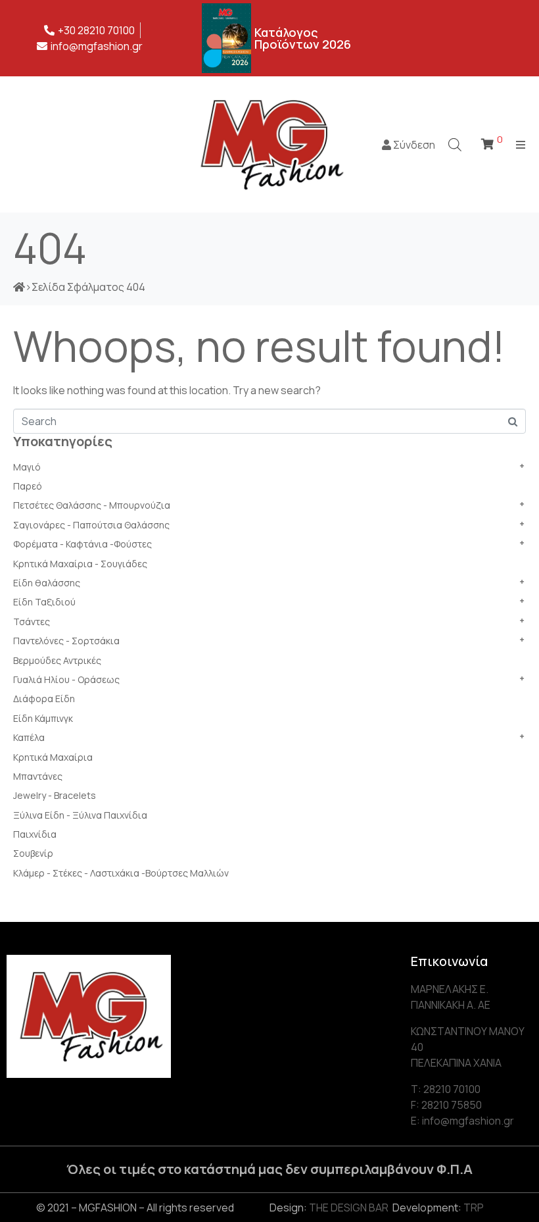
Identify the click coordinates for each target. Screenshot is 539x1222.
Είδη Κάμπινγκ (43, 718)
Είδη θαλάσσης (46, 582)
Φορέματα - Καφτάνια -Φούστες (82, 544)
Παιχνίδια (35, 834)
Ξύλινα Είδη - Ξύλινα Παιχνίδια (80, 815)
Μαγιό (27, 467)
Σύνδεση (413, 145)
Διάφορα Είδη (44, 698)
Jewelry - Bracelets (54, 795)
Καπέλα (29, 737)
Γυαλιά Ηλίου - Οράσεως (66, 679)
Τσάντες (31, 621)
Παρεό (27, 486)
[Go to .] (19, 287)
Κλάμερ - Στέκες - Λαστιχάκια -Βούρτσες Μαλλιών (121, 873)
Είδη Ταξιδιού (44, 602)
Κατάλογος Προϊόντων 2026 (302, 38)
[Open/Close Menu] (520, 144)
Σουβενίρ (33, 853)
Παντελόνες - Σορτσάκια (66, 640)
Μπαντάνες (37, 776)
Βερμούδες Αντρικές (57, 660)
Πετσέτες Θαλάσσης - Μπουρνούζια (91, 505)
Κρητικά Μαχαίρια (53, 757)
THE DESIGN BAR (348, 1207)
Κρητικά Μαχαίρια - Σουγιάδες (80, 563)
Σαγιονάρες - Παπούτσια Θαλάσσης (91, 525)
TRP (473, 1207)
